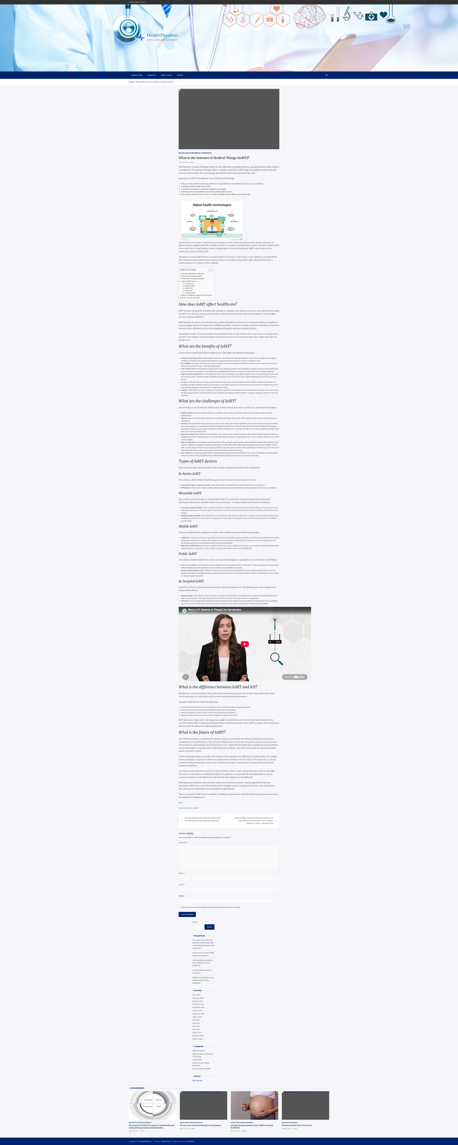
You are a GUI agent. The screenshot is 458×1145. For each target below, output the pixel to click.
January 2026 (197, 1001)
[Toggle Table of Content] (209, 270)
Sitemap (180, 75)
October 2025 (197, 1010)
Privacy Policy (166, 75)
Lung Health (197, 1060)
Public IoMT (188, 290)
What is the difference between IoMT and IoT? (196, 295)
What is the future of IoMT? (191, 298)
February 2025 (198, 1036)
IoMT (190, 808)
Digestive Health (198, 1051)
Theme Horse (165, 1141)
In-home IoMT (189, 284)
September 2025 (198, 1014)
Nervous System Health (201, 1069)
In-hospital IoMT (190, 293)
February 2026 (198, 998)
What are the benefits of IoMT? (192, 276)
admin (192, 162)
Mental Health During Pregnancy (140, 1122)
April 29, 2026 (133, 1131)
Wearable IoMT (190, 286)
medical (195, 808)
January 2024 (197, 1039)
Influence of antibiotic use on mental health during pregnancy (203, 980)
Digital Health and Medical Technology (195, 153)
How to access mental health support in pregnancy (200, 1125)
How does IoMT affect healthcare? (192, 273)
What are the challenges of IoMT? (192, 279)
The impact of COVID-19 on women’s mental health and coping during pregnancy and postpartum (151, 1126)
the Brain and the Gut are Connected (297, 1125)
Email (182, 885)
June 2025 (196, 1023)
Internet (185, 808)
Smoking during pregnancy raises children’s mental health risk (202, 963)
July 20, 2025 (183, 162)
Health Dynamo (146, 1141)
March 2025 (197, 1033)
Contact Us (151, 75)
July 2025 (196, 1020)
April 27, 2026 (184, 1128)
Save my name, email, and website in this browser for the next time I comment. (211, 907)
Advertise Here (137, 75)
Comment (183, 843)
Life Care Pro (197, 1081)
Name (182, 873)
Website (182, 896)
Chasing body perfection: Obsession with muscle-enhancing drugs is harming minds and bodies (203, 819)
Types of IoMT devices (189, 281)
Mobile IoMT (189, 288)
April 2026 (196, 995)
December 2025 (198, 1004)
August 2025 (197, 1017)
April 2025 (196, 1029)
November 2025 (198, 1007)
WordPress (190, 1141)
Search (195, 922)
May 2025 (196, 1026)
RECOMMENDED (137, 1088)
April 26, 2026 (235, 1131)
